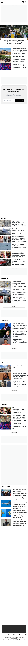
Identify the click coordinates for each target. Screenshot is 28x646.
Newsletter (25, 634)
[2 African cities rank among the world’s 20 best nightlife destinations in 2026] (14, 66)
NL (22, 639)
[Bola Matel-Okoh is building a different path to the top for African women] (14, 341)
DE (10, 639)
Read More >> (14, 306)
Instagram (14, 634)
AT (8, 639)
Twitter (8, 634)
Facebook (3, 634)
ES (13, 639)
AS (6, 639)
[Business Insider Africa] (14, 1)
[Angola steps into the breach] (14, 368)
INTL (4, 639)
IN (15, 639)
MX (19, 639)
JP (17, 639)
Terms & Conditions (14, 637)
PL (24, 639)
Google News (19, 634)
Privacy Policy (21, 637)
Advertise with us (8, 637)
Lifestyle (20, 630)
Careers (7, 630)
